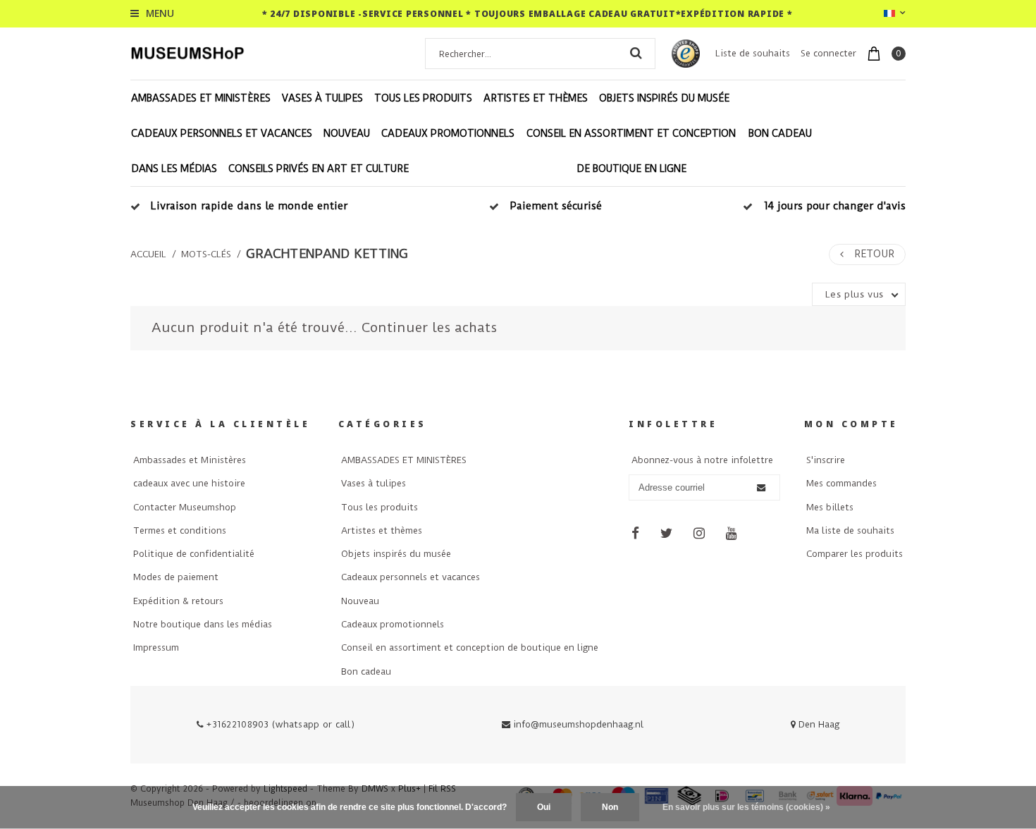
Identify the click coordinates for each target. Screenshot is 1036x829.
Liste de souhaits (752, 53)
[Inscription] (760, 487)
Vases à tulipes (322, 98)
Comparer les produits (854, 553)
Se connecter (828, 53)
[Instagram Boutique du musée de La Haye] (699, 533)
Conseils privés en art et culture (318, 168)
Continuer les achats (429, 327)
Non (610, 807)
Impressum (156, 647)
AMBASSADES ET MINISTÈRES (201, 98)
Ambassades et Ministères (189, 460)
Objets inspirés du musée (664, 98)
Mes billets (829, 507)
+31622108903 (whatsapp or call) (279, 724)
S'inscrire (825, 460)
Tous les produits (423, 98)
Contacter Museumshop (184, 507)
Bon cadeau (780, 133)
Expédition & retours (178, 601)
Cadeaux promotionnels (447, 133)
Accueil (148, 254)
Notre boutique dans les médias (202, 624)
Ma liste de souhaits (850, 530)
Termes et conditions (179, 530)
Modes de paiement (175, 577)
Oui (543, 807)
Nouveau (346, 133)
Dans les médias (174, 168)
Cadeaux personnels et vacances (221, 133)
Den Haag (817, 724)
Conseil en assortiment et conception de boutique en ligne (631, 151)
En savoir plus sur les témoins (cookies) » (746, 807)
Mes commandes (841, 483)
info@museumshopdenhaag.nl (578, 724)
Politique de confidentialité (193, 553)
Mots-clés (206, 254)
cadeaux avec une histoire (189, 483)
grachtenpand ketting (327, 254)
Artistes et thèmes (535, 98)
